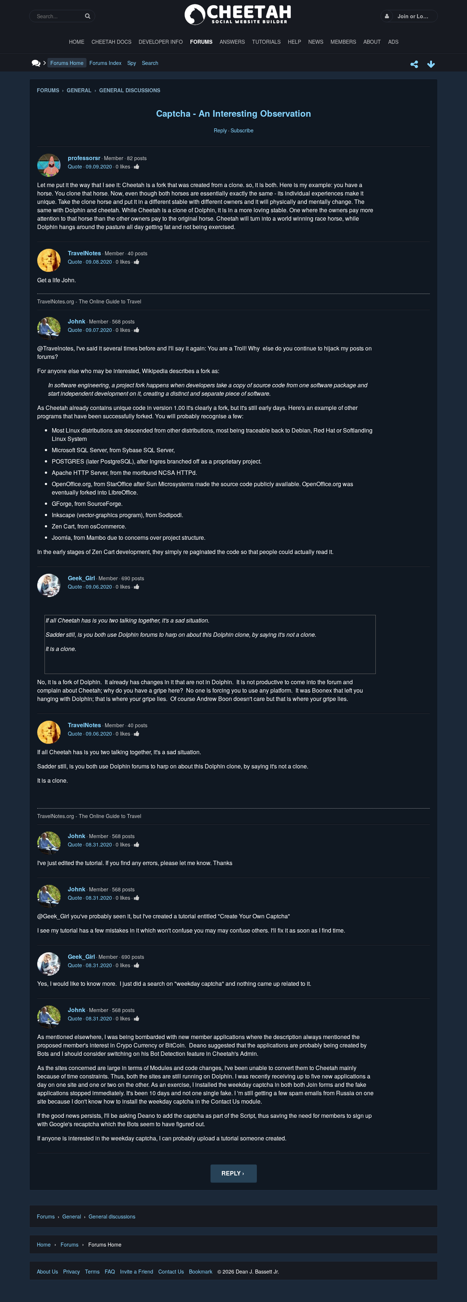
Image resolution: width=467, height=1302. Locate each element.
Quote (75, 166)
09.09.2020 (99, 166)
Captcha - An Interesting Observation (233, 113)
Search (150, 62)
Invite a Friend (136, 1271)
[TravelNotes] (49, 260)
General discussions (112, 1216)
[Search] (87, 16)
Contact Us (171, 1271)
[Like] (136, 166)
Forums (46, 1216)
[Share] (414, 64)
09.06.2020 (99, 586)
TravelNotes (84, 253)
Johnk (76, 321)
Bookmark (200, 1271)
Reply (220, 130)
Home (44, 1244)
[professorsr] (49, 165)
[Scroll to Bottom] (431, 64)
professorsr (84, 158)
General (71, 1216)
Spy (131, 62)
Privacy (71, 1271)
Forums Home (67, 62)
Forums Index (105, 62)
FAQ (110, 1271)
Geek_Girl (81, 578)
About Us (47, 1271)
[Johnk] (49, 328)
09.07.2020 (99, 329)
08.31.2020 (99, 844)
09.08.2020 (99, 261)
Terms (92, 1271)
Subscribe (242, 130)
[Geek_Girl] (49, 585)
